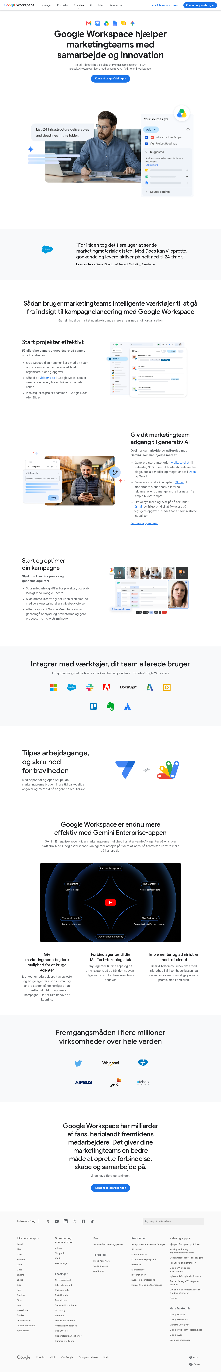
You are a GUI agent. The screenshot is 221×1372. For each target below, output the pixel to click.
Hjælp (106, 1357)
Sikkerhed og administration (64, 1240)
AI (91, 5)
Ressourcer (116, 5)
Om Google (67, 1357)
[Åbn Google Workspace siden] (19, 5)
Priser (101, 5)
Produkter (62, 5)
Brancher (79, 5)
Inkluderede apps (28, 1238)
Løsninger (46, 5)
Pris (95, 1238)
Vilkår (53, 1357)
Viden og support (181, 1238)
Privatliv (40, 1357)
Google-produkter (88, 1357)
